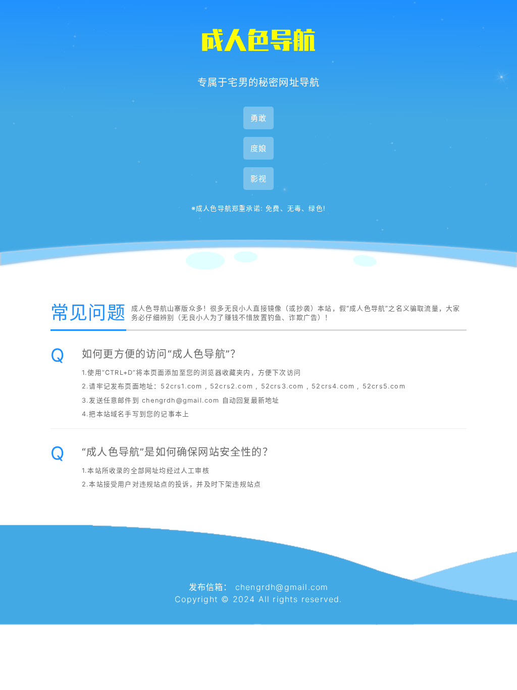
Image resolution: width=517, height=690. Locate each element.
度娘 (258, 148)
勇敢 (258, 118)
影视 (258, 178)
